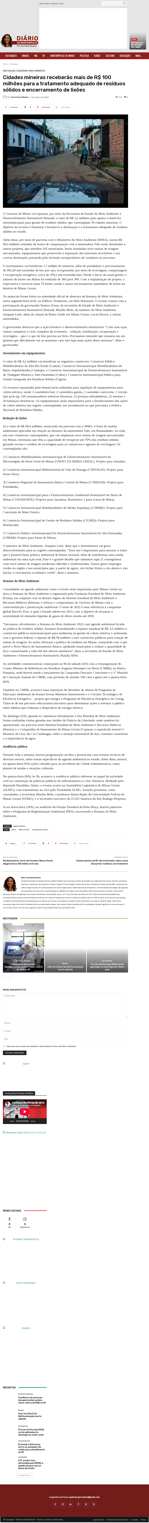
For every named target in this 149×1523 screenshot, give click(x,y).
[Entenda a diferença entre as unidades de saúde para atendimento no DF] (9, 1446)
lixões (13, 829)
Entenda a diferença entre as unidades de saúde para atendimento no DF (31, 1448)
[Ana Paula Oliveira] (5, 97)
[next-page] (9, 977)
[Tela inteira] (42, 1121)
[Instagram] (63, 1504)
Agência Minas (19, 826)
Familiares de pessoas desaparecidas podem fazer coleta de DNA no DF (24, 967)
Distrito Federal (23, 961)
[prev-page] (5, 977)
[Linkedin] (70, 1504)
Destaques (13, 64)
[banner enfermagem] (25, 1303)
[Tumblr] (86, 1504)
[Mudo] (38, 1121)
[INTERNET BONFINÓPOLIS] (25, 1259)
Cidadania (22, 71)
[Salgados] (25, 1328)
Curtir (9, 1218)
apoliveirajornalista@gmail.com (84, 1497)
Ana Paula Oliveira (20, 97)
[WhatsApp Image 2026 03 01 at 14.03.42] (25, 1169)
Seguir (25, 1218)
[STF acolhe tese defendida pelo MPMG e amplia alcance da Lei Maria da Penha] (9, 1462)
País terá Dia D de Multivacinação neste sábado (137, 45)
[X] (94, 1504)
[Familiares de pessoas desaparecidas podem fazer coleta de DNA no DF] (23, 948)
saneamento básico (40, 829)
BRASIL (134, 39)
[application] (25, 1111)
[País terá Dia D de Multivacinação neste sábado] (65, 948)
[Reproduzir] (6, 1121)
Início (5, 64)
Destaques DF (24, 1441)
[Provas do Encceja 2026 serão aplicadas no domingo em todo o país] (107, 948)
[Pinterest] (78, 1504)
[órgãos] (25, 1076)
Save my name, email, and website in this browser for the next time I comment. (42, 1046)
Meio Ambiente (37, 71)
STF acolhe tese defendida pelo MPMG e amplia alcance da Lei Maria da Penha (30, 1464)
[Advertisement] (83, 28)
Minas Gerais (24, 829)
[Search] (124, 3)
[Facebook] (55, 1504)
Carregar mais (24, 1475)
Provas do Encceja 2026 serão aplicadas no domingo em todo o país (107, 967)
